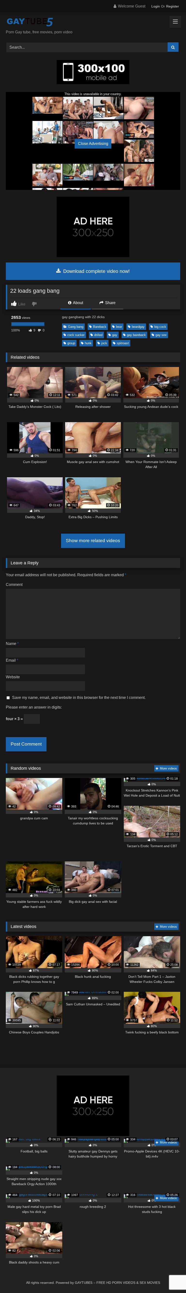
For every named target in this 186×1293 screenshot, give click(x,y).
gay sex (161, 335)
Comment (14, 585)
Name (12, 644)
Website (13, 677)
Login (155, 6)
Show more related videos (93, 540)
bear (119, 327)
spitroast (123, 343)
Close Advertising (93, 144)
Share (110, 303)
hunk (88, 343)
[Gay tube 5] (93, 22)
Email (12, 660)
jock (104, 343)
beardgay (138, 327)
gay (114, 335)
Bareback (99, 327)
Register (172, 6)
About (77, 303)
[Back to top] (171, 1278)
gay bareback (136, 335)
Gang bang (75, 327)
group (71, 343)
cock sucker (76, 335)
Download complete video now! (96, 271)
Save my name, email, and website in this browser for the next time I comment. (79, 697)
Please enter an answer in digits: (34, 707)
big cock (160, 327)
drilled (98, 335)
